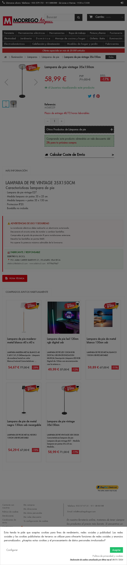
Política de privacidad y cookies (108, 556)
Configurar (12, 550)
